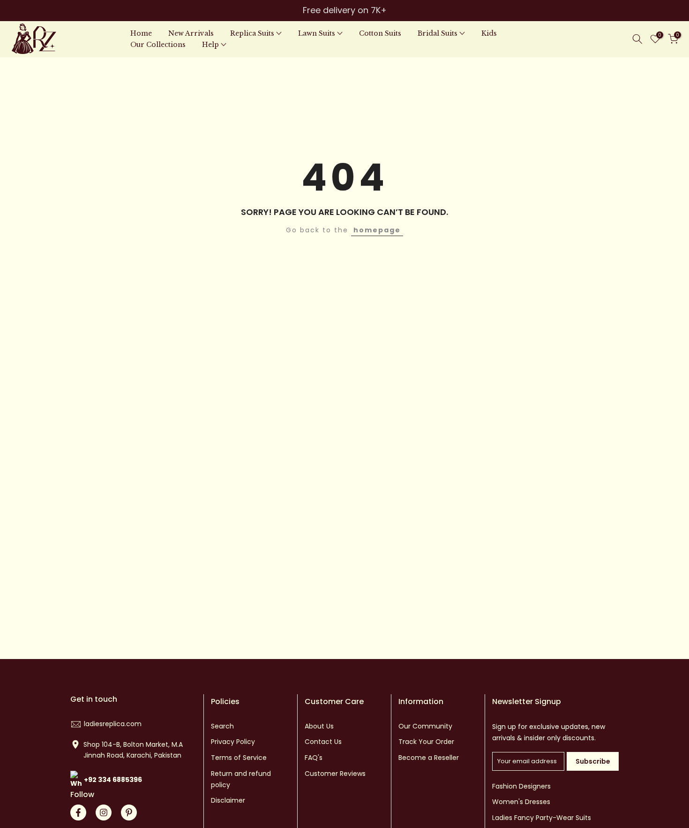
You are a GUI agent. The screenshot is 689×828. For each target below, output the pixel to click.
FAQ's (313, 757)
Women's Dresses (521, 801)
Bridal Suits (437, 33)
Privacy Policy (233, 741)
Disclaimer (228, 800)
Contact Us (323, 741)
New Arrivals (191, 33)
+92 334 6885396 (113, 779)
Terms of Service (239, 757)
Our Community (425, 726)
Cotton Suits (380, 33)
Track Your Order (426, 741)
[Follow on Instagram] (104, 812)
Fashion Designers (521, 786)
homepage (377, 230)
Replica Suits (252, 33)
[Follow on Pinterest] (129, 812)
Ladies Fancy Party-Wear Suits (541, 817)
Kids (489, 33)
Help (210, 44)
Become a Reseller (428, 757)
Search (222, 726)
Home (141, 33)
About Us (319, 726)
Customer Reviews (335, 773)
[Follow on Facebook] (78, 812)
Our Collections (158, 44)
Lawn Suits (316, 33)
